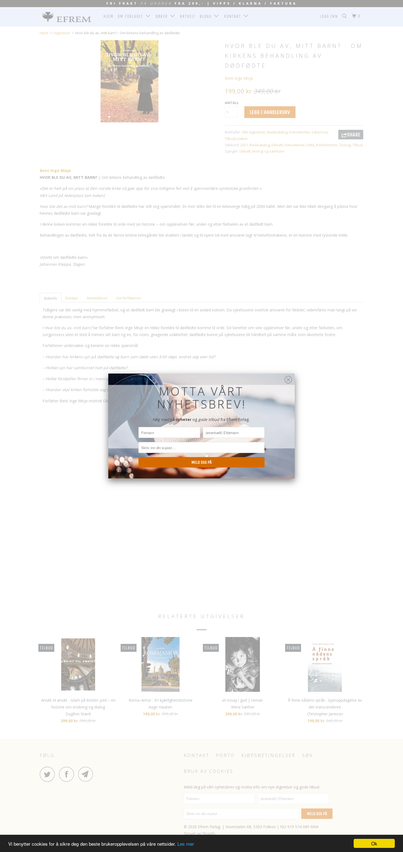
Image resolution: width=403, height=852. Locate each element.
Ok (374, 843)
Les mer (185, 843)
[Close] (288, 378)
